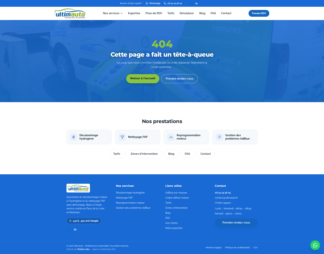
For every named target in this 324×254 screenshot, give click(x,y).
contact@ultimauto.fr (226, 197)
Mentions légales (214, 247)
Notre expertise (173, 228)
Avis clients (171, 223)
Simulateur (187, 13)
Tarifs (170, 13)
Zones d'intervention (144, 153)
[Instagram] (202, 3)
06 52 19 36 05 (174, 3)
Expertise (134, 13)
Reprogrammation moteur (130, 202)
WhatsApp (154, 3)
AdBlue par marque (176, 192)
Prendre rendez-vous (179, 78)
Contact (226, 13)
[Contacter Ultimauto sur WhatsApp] (315, 245)
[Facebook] (191, 3)
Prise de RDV (153, 13)
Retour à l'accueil (142, 78)
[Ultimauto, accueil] (70, 13)
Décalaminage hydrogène (130, 192)
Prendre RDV (259, 13)
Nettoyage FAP (124, 197)
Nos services (111, 13)
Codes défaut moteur (177, 197)
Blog (202, 13)
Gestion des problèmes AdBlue (133, 207)
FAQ (213, 13)
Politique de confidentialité (237, 247)
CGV (255, 247)
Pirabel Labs (83, 249)
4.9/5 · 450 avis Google (83, 220)
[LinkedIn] (196, 3)
